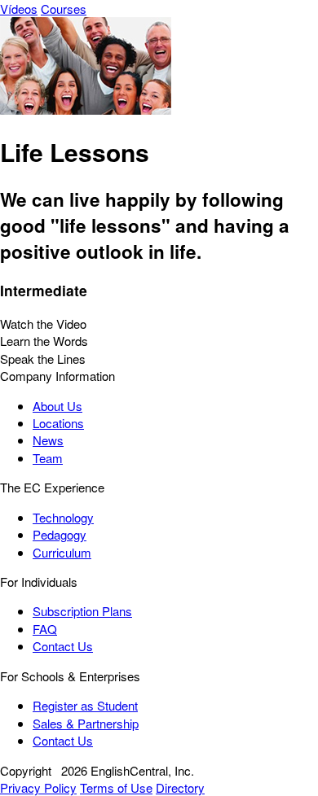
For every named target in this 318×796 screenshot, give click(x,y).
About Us (57, 405)
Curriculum (62, 552)
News (48, 439)
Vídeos (19, 8)
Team (48, 457)
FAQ (45, 628)
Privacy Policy (38, 787)
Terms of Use (116, 787)
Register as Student (85, 705)
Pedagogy (59, 534)
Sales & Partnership (86, 723)
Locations (58, 422)
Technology (63, 517)
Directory (180, 787)
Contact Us (63, 645)
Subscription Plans (82, 610)
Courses (63, 8)
